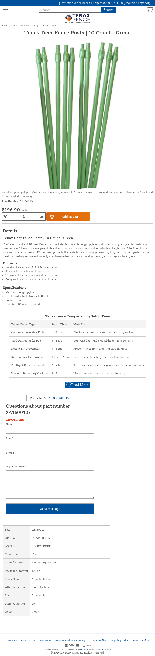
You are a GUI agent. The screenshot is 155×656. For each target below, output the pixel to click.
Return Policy (141, 640)
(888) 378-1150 (60, 398)
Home (5, 25)
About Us (11, 640)
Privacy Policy (98, 640)
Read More (79, 384)
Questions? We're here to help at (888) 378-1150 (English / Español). (104, 3)
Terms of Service (100, 649)
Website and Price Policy (70, 640)
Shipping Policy (119, 640)
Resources (45, 640)
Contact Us (28, 640)
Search (109, 10)
